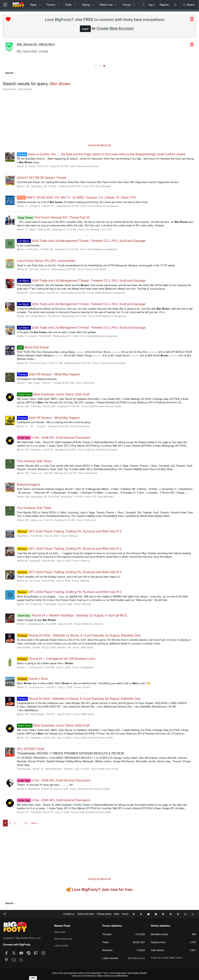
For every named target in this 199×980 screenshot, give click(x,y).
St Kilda (86, 687)
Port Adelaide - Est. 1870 (99, 229)
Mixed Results (38, 316)
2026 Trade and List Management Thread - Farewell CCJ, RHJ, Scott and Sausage (81, 240)
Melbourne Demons (88, 166)
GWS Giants (87, 647)
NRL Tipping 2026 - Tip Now (32, 51)
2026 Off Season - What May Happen (49, 374)
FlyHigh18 (34, 205)
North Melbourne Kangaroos (103, 205)
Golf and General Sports (113, 363)
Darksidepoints (36, 623)
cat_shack (34, 580)
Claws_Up (36, 473)
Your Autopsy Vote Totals (34, 461)
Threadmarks (24, 768)
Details (143, 973)
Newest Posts (62, 925)
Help (116, 913)
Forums (51, 4)
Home (125, 913)
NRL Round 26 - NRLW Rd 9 (36, 44)
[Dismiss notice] (192, 19)
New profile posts (63, 938)
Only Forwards (37, 292)
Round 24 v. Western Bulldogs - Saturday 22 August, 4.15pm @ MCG (72, 615)
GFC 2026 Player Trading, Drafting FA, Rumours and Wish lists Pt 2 (69, 531)
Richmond (88, 382)
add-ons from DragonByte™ (90, 973)
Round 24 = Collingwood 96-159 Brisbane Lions (56, 658)
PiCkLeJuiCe (36, 667)
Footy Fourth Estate (96, 269)
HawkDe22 (34, 788)
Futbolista (36, 406)
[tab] (95, 66)
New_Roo (33, 249)
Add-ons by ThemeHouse (83, 975)
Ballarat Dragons (28, 484)
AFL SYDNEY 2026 (30, 749)
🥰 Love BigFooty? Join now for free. (99, 889)
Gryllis (32, 229)
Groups (127, 4)
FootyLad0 (35, 560)
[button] (40, 4)
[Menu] (5, 5)
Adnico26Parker (53, 768)
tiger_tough (34, 382)
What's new (106, 4)
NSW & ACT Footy (108, 768)
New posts (59, 931)
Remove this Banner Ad (99, 144)
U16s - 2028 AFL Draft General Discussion (54, 437)
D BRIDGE (36, 604)
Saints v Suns (33, 678)
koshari (33, 336)
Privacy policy (104, 913)
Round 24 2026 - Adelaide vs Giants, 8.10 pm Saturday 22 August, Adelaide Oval (79, 635)
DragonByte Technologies (127, 973)
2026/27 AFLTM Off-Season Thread (41, 177)
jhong (32, 166)
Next (33, 823)
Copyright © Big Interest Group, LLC (22, 937)
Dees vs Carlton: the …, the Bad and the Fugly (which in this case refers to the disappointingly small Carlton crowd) (101, 154)
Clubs (68, 4)
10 (25, 823)
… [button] (20, 823)
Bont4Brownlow (136, 958)
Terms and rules (85, 913)
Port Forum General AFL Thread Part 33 (54, 217)
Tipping (86, 4)
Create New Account (115, 28)
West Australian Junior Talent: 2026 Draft (53, 394)
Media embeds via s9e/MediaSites (112, 975)
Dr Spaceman (36, 687)
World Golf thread (33, 347)
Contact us (68, 913)
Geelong (73, 535)
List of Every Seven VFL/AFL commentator (46, 260)
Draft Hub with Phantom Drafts (105, 406)
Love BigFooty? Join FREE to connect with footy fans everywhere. (105, 19)
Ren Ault (33, 269)
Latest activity (61, 945)
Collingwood (86, 667)
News (34, 4)
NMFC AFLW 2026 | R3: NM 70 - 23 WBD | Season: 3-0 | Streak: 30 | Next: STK (77, 197)
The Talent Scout (38, 363)
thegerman (22, 535)
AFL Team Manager (100, 186)
